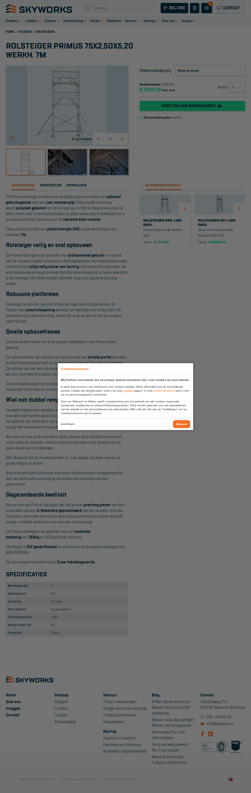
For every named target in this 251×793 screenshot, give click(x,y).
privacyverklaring (164, 390)
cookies (128, 390)
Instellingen (68, 423)
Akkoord (181, 424)
